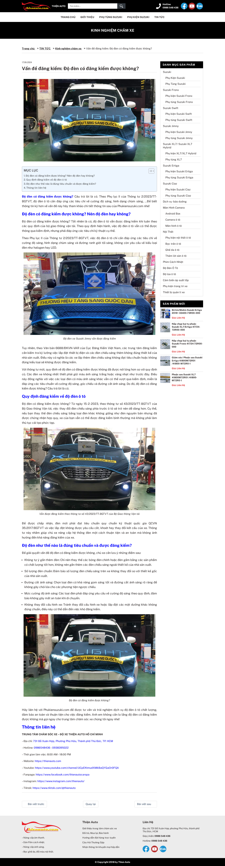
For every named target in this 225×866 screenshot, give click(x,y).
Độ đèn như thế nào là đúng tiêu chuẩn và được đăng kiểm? (61, 183)
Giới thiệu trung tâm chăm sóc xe (99, 828)
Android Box (172, 213)
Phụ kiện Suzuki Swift (178, 113)
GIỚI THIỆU (87, 17)
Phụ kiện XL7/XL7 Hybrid (180, 153)
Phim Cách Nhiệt (173, 261)
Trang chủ (28, 48)
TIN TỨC (159, 17)
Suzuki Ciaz (170, 183)
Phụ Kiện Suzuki (138, 17)
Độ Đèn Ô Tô (170, 268)
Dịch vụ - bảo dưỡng (175, 201)
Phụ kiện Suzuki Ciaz (178, 189)
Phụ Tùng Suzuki (110, 17)
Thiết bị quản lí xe (174, 292)
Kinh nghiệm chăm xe (112, 30)
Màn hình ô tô (173, 225)
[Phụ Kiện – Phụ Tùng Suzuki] (36, 5)
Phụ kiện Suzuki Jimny (178, 132)
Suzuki (167, 72)
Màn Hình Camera (174, 207)
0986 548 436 (170, 7)
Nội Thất (168, 231)
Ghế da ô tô (172, 249)
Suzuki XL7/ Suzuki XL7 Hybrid (177, 145)
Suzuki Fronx (171, 90)
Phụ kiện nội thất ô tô (178, 237)
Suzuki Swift (170, 108)
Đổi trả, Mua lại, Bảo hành (95, 833)
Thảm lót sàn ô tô (175, 255)
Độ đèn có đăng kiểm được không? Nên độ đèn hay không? (60, 175)
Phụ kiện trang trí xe (175, 286)
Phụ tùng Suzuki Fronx (179, 102)
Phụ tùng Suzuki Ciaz (178, 195)
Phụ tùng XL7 (173, 159)
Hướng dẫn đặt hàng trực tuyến (99, 837)
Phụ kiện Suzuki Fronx (178, 95)
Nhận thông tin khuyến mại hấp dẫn (100, 847)
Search (121, 6)
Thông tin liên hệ (36, 187)
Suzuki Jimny (171, 126)
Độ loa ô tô (169, 274)
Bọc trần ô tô (173, 243)
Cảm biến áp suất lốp (176, 280)
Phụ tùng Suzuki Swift (178, 120)
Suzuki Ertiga (171, 165)
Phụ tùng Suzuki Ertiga (179, 177)
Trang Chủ (68, 17)
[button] (150, 171)
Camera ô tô (172, 219)
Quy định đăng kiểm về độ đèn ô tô (46, 179)
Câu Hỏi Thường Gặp (93, 842)
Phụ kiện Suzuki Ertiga (179, 171)
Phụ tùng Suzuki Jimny (179, 138)
